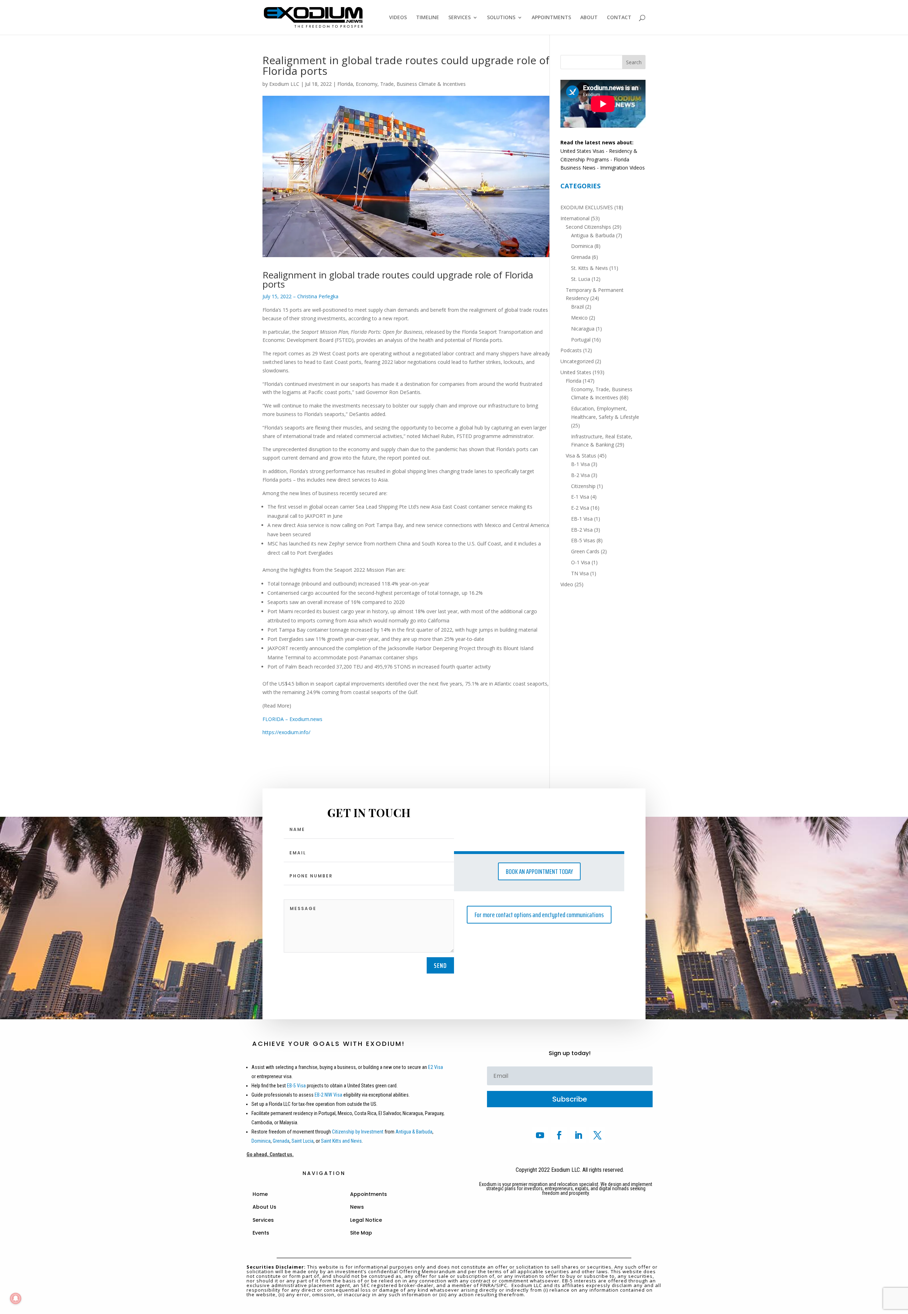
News (357, 1206)
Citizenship (583, 486)
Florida (345, 84)
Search (634, 62)
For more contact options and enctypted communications (539, 914)
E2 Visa (435, 1067)
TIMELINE (427, 18)
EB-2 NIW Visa (328, 1095)
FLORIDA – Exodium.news (292, 719)
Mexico (579, 317)
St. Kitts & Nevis (589, 268)
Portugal (581, 339)
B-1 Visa (580, 464)
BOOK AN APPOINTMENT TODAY (539, 871)
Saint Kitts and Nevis (341, 1141)
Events (261, 1232)
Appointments (368, 1194)
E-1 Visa (580, 496)
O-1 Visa (580, 562)
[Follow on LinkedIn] (578, 1135)
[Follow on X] (597, 1135)
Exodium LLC (284, 84)
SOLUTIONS (501, 18)
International (574, 218)
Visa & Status (581, 455)
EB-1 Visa (582, 518)
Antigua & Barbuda (593, 235)
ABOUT (589, 18)
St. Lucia (580, 279)
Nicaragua (582, 328)
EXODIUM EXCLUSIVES (586, 207)
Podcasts (571, 350)
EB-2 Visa (582, 529)
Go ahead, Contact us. (270, 1154)
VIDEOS (398, 18)
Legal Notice (366, 1220)
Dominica (582, 246)
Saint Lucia (303, 1141)
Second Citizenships (588, 226)
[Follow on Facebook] (559, 1135)
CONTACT (619, 18)
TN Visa (580, 573)
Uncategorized (577, 361)
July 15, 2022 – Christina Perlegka (300, 296)
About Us (264, 1206)
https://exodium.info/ (286, 732)
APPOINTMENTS (551, 18)
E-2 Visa (580, 507)
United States (575, 372)
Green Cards (585, 551)
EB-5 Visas (583, 540)
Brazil (577, 306)
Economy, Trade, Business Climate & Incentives (411, 84)
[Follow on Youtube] (540, 1135)
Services (263, 1220)
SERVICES (459, 18)
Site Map (361, 1232)
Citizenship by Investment (357, 1132)
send (440, 965)
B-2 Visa (580, 475)
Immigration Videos (622, 167)
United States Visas (582, 151)
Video (566, 584)
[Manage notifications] (15, 1298)
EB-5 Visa (296, 1085)
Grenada (581, 257)
